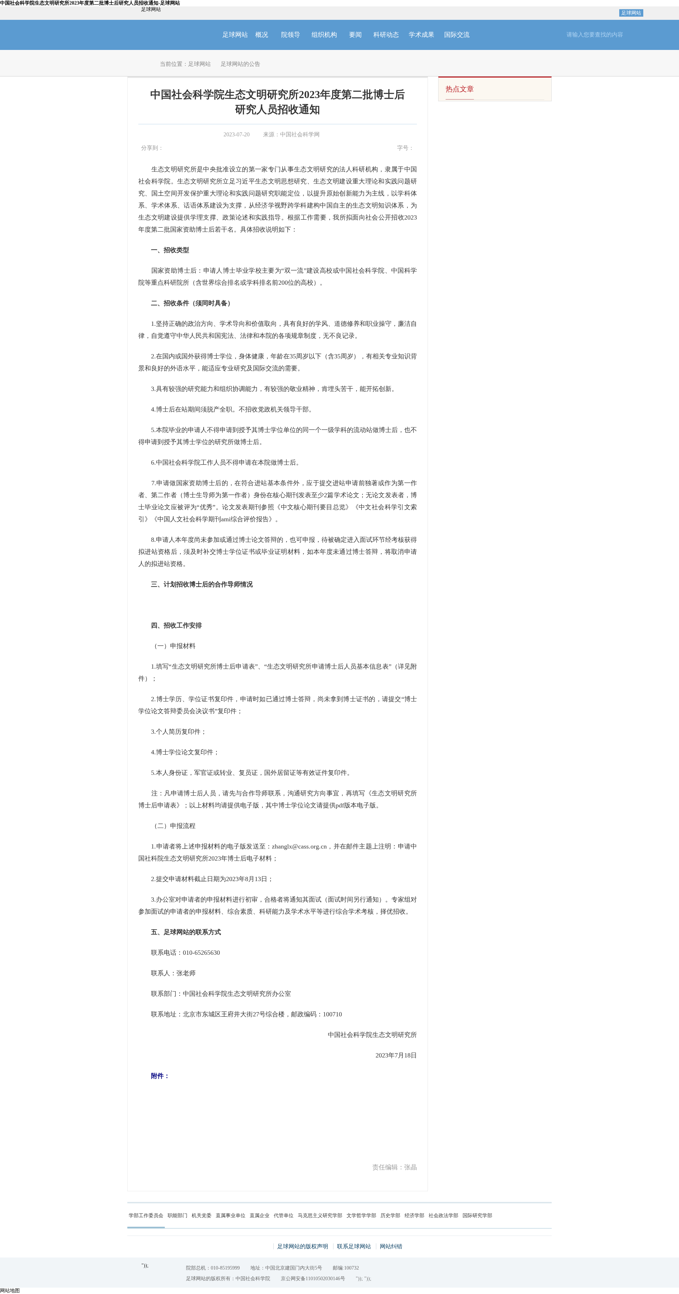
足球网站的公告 (240, 64)
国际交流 (457, 34)
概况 (261, 34)
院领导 (290, 34)
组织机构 (324, 34)
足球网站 (631, 13)
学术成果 (421, 34)
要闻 (355, 34)
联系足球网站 (354, 1246)
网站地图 (10, 1290)
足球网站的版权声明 (302, 1246)
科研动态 (386, 34)
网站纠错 (391, 1246)
